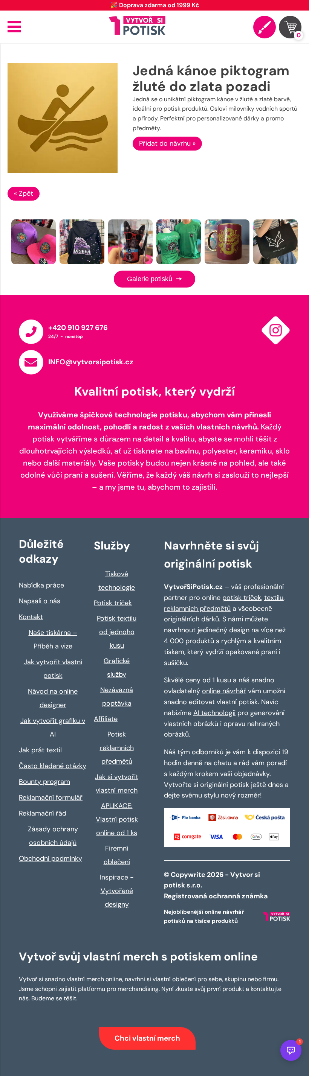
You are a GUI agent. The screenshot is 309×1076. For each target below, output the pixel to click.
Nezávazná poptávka (116, 696)
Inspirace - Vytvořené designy (117, 891)
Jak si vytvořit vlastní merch (116, 783)
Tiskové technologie (116, 580)
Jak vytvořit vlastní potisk (53, 668)
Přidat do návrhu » (167, 143)
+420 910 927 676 (78, 327)
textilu (273, 597)
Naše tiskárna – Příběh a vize (53, 639)
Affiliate (106, 718)
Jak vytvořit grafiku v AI (52, 727)
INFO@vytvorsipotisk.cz (90, 362)
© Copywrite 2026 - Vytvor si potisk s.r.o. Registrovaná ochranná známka (216, 885)
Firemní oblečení (117, 855)
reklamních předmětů (197, 608)
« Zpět (23, 193)
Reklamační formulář (51, 797)
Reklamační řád (42, 813)
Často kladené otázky (52, 765)
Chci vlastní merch (147, 1038)
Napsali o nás (39, 601)
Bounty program (44, 781)
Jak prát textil (40, 750)
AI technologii (214, 712)
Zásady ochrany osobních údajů (53, 836)
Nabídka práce (41, 585)
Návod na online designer (53, 698)
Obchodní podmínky (50, 858)
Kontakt (31, 616)
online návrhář (224, 691)
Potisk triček (113, 602)
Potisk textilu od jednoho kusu (116, 632)
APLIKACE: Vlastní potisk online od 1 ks (117, 819)
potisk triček (241, 597)
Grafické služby (117, 667)
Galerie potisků (150, 279)
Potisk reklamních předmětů (117, 748)
